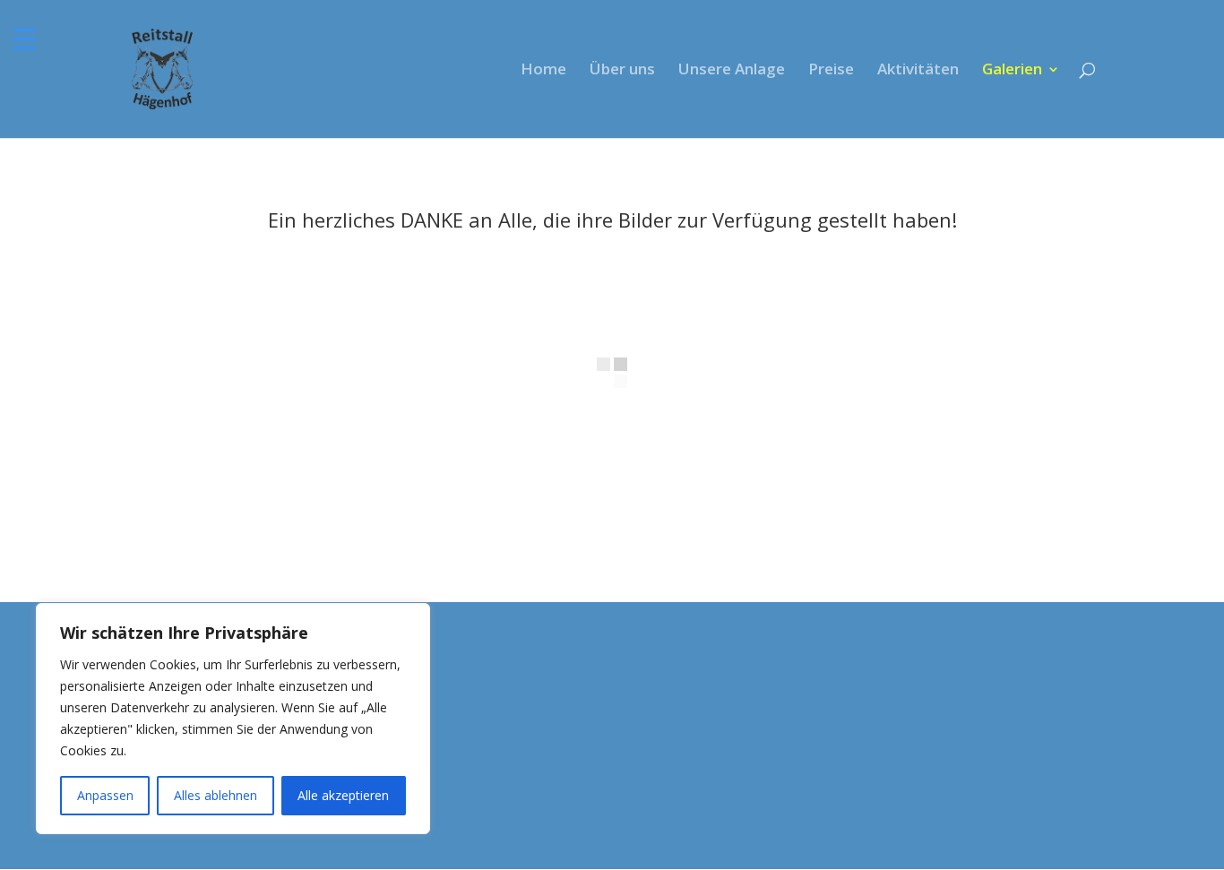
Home (543, 71)
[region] (233, 718)
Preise (831, 71)
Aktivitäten (918, 71)
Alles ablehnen (215, 795)
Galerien (1012, 71)
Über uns (622, 71)
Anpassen (105, 795)
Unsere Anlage (731, 71)
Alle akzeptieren (343, 795)
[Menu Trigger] (24, 38)
